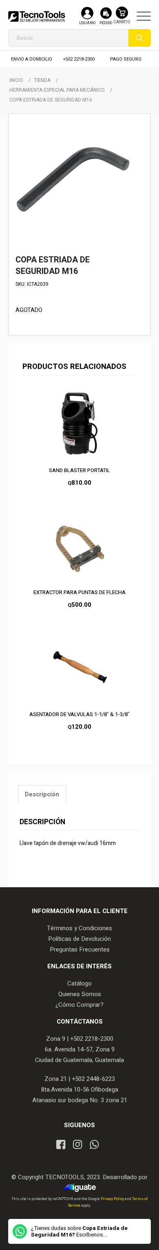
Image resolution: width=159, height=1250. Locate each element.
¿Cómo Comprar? (79, 1004)
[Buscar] (139, 38)
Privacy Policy (113, 1199)
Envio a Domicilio (31, 59)
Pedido (105, 23)
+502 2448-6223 (93, 1078)
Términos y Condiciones (79, 928)
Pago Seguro (125, 59)
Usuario (87, 23)
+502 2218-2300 (79, 59)
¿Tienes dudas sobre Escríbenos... (79, 1231)
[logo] (36, 16)
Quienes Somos (79, 994)
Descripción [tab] (42, 794)
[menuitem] (139, 16)
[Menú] (139, 16)
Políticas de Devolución (79, 938)
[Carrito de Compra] (121, 19)
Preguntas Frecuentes (80, 949)
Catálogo (79, 983)
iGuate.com (81, 1187)
